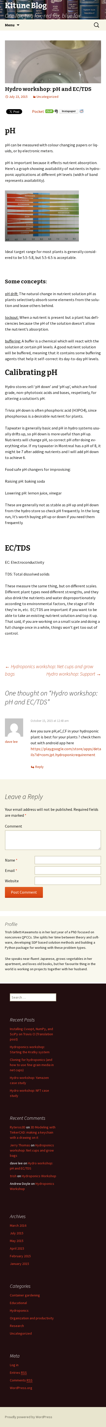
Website (12, 880)
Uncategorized (47, 96)
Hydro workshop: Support (73, 674)
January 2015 (19, 1263)
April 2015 (17, 1248)
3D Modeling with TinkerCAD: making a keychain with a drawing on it (32, 1132)
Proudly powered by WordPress (28, 1417)
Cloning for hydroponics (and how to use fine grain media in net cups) (32, 1064)
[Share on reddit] (82, 111)
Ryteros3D (17, 1127)
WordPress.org (21, 1388)
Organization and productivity (32, 1318)
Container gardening (25, 1295)
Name (11, 860)
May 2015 (16, 1241)
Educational (18, 1303)
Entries (18, 1372)
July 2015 (16, 1233)
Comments (21, 1380)
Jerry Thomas (20, 1145)
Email (11, 870)
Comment (13, 826)
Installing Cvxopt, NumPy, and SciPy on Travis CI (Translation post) (31, 1034)
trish (13, 1176)
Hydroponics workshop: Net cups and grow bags (32, 1150)
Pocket (38, 111)
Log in (14, 1365)
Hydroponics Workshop (39, 1176)
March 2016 (18, 1225)
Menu (10, 24)
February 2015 (20, 1256)
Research (17, 1326)
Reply (39, 766)
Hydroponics (19, 1310)
